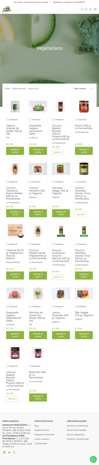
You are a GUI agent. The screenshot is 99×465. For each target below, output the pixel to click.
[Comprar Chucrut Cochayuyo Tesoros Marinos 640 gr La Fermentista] (61, 231)
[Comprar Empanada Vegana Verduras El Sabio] (38, 106)
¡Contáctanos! (41, 443)
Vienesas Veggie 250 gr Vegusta (60, 190)
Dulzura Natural (13, 262)
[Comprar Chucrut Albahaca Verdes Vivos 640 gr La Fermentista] (84, 231)
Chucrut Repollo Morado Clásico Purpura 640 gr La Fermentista (61, 132)
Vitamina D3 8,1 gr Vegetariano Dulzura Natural (15, 254)
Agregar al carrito (15, 150)
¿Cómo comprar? (42, 439)
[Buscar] (82, 9)
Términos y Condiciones (77, 426)
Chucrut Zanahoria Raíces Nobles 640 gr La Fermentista (14, 193)
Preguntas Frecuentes (44, 434)
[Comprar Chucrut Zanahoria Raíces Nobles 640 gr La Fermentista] (15, 169)
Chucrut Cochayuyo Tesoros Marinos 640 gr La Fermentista (61, 256)
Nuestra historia (42, 430)
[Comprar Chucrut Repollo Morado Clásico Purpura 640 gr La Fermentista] (61, 106)
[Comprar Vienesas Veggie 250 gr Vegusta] (61, 169)
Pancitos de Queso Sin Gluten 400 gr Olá (37, 316)
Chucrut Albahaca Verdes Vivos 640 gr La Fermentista (82, 256)
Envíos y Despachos (76, 434)
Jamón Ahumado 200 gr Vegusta (60, 315)
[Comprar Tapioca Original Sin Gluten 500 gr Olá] (15, 106)
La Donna (33, 137)
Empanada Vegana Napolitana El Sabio (13, 316)
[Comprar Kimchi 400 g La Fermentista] (84, 106)
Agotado (58, 152)
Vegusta (32, 197)
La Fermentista (58, 143)
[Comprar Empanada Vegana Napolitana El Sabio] (15, 293)
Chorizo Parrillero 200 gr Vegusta (37, 190)
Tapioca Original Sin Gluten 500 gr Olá (14, 129)
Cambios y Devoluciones (78, 439)
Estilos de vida (18, 88)
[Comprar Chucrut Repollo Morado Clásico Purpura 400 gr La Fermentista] (15, 353)
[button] (86, 9)
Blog (37, 426)
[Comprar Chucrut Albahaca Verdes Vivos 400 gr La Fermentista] (84, 169)
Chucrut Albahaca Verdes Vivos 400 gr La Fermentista (82, 193)
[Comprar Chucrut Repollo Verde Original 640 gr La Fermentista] (38, 231)
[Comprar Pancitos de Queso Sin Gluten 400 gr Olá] (38, 293)
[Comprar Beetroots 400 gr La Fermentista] (38, 353)
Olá (7, 137)
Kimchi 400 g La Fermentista (83, 127)
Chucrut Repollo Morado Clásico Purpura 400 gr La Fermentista (15, 379)
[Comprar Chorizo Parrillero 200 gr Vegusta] (38, 169)
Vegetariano (33, 88)
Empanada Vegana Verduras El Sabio (35, 129)
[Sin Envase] (7, 9)
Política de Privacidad (76, 430)
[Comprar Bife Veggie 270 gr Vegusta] (84, 293)
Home (7, 88)
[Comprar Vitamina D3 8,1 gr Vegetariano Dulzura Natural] (15, 231)
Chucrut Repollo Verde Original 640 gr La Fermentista (37, 254)
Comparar (13, 119)
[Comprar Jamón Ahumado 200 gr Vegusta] (61, 293)
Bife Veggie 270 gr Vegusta (84, 314)
